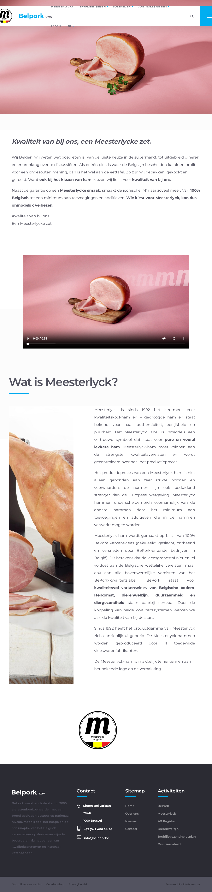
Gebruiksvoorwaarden (27, 884)
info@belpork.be (96, 838)
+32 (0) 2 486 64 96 (97, 829)
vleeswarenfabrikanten (115, 650)
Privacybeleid (78, 884)
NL (70, 26)
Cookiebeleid (55, 884)
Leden (56, 26)
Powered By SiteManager (182, 884)
